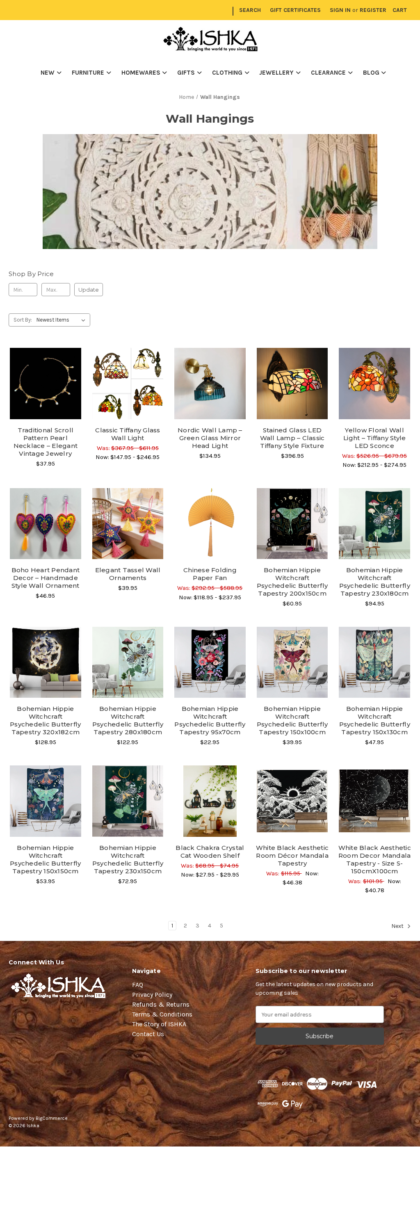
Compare (42, 384)
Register (373, 10)
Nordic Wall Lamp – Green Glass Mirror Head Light (210, 438)
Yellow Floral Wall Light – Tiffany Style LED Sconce (374, 438)
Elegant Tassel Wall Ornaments (128, 574)
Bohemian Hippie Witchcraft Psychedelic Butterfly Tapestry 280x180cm (127, 720)
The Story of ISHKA (159, 1024)
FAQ (137, 985)
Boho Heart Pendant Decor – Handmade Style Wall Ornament (45, 577)
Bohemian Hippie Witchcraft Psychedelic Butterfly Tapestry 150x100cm (292, 720)
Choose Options (45, 398)
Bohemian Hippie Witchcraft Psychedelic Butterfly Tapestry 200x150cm (292, 581)
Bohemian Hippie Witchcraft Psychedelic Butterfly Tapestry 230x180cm (374, 581)
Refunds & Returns (160, 1004)
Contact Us (148, 1034)
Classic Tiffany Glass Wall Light (127, 434)
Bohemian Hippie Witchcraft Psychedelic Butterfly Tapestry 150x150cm (45, 859)
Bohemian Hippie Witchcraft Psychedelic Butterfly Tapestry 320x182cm (45, 720)
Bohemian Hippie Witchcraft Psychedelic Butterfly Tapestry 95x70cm (209, 720)
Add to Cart (292, 398)
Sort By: (23, 320)
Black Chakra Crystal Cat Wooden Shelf (210, 851)
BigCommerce (52, 1118)
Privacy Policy (152, 994)
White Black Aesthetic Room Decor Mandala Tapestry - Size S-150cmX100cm (374, 859)
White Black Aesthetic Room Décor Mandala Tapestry (292, 855)
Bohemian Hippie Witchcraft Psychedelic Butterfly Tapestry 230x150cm (127, 859)
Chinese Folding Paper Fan (210, 574)
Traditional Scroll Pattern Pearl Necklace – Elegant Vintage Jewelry (46, 441)
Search (250, 10)
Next (398, 926)
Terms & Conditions (162, 1014)
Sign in (340, 10)
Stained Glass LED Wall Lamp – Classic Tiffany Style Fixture (292, 438)
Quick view (45, 369)
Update (88, 289)
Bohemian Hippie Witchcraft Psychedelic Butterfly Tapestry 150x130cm (374, 720)
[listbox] (62, 320)
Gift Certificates (295, 10)
